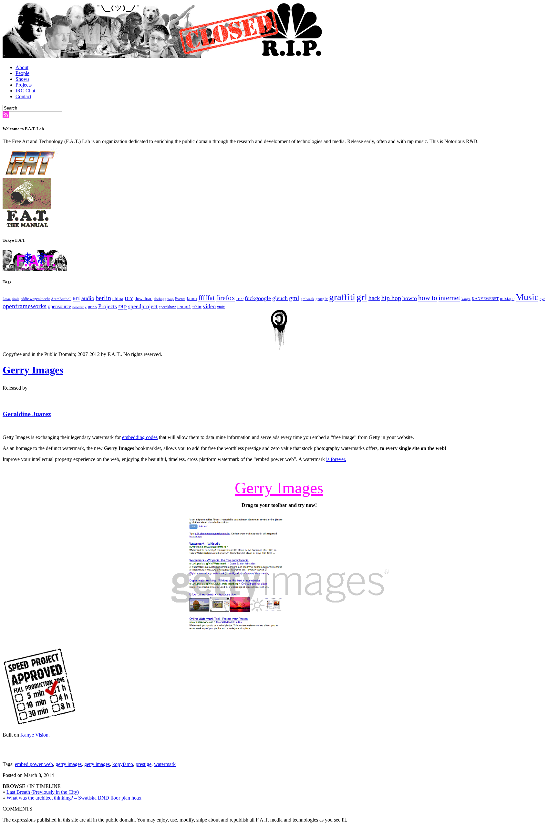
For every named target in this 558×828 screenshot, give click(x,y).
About (22, 67)
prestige (143, 764)
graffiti (342, 297)
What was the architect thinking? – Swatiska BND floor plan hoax (73, 798)
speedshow (167, 307)
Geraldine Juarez (27, 413)
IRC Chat (25, 90)
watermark (165, 764)
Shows (22, 79)
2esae (7, 299)
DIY (129, 298)
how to (427, 297)
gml (294, 297)
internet (449, 298)
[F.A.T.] (164, 56)
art (76, 298)
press (92, 306)
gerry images (69, 764)
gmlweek (307, 299)
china (117, 298)
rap (122, 305)
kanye (465, 299)
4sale (15, 299)
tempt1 (184, 306)
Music (527, 297)
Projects (24, 85)
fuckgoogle (258, 298)
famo (192, 298)
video (209, 306)
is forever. (336, 459)
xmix (221, 307)
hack (374, 298)
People (22, 73)
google (321, 298)
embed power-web (34, 764)
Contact (23, 96)
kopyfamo (122, 764)
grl (361, 297)
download (143, 298)
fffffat (206, 298)
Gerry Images (33, 370)
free (239, 298)
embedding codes (140, 437)
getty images (97, 764)
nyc (542, 299)
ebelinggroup (164, 299)
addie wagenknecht (35, 299)
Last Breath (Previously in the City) (42, 792)
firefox (225, 298)
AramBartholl (61, 299)
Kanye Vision (34, 735)
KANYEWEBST (485, 299)
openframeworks (24, 305)
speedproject (143, 306)
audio (87, 298)
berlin (103, 297)
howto (409, 298)
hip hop (391, 297)
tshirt (197, 306)
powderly (79, 307)
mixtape (507, 298)
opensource (59, 306)
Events (180, 299)
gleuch (280, 298)
